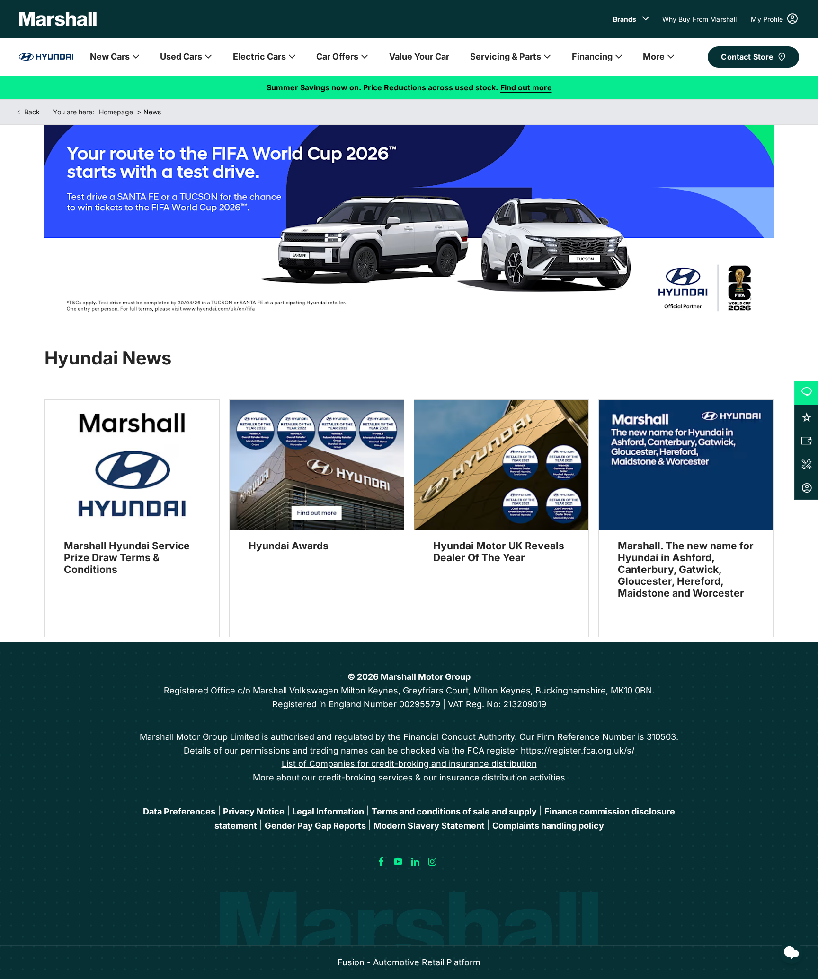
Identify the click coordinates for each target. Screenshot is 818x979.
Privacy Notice (254, 811)
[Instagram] (432, 862)
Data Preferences (179, 811)
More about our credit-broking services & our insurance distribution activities (409, 777)
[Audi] (46, 57)
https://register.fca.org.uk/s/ (577, 750)
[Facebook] (381, 862)
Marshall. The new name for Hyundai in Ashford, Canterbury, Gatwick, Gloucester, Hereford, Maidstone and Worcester (686, 569)
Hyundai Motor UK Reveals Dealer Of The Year (498, 551)
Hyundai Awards (289, 546)
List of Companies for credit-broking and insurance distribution (409, 764)
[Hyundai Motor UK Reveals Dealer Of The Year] (501, 465)
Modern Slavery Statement (429, 826)
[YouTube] (398, 862)
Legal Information (328, 811)
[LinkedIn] (415, 862)
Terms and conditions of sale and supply (454, 811)
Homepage (116, 112)
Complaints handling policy (548, 826)
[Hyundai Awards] (317, 465)
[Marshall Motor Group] (58, 19)
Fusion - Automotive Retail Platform (409, 962)
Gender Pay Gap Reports (315, 826)
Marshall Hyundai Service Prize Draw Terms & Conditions (127, 557)
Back (32, 112)
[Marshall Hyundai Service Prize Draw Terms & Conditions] (132, 465)
